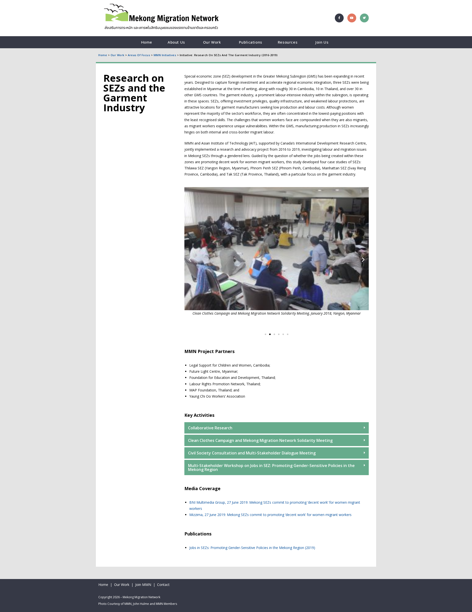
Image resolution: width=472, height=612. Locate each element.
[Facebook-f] (339, 18)
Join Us (321, 42)
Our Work (212, 42)
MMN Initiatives (165, 55)
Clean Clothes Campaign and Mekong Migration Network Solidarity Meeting (260, 440)
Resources (287, 42)
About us (176, 42)
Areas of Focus (139, 55)
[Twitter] (364, 18)
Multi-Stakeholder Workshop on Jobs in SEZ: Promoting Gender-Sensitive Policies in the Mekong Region (271, 467)
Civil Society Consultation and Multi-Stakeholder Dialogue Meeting (252, 453)
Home (146, 42)
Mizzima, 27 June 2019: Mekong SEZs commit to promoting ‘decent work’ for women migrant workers (270, 514)
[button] (190, 260)
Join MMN (143, 584)
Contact (163, 584)
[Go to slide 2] (270, 334)
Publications (250, 42)
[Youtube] (351, 18)
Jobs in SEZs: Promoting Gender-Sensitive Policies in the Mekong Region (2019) (252, 547)
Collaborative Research (210, 428)
